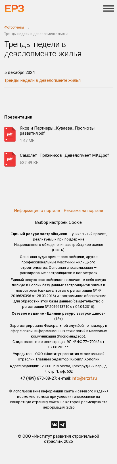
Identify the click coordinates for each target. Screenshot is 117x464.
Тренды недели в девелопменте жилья (42, 80)
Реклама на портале (83, 210)
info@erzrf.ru (84, 378)
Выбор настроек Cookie (58, 222)
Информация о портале (37, 210)
